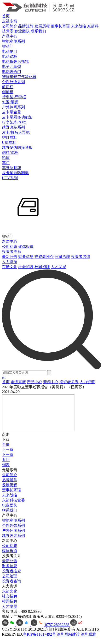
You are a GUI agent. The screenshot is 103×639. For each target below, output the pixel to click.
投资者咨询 (80, 257)
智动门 (7, 46)
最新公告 (9, 257)
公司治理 (62, 257)
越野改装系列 (13, 127)
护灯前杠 (9, 137)
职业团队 (22, 31)
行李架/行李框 (14, 97)
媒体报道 (26, 246)
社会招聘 (26, 267)
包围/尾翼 (10, 102)
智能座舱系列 (13, 41)
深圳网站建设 (68, 634)
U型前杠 (9, 142)
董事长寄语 (60, 26)
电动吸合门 (11, 72)
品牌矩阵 (26, 26)
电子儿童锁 (11, 67)
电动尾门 (9, 51)
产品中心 (9, 36)
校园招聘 (42, 267)
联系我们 (38, 31)
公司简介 (9, 26)
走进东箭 (9, 21)
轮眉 (6, 158)
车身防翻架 (11, 168)
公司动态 (9, 246)
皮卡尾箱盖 (11, 112)
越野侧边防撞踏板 (17, 147)
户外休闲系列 (13, 107)
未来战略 (78, 26)
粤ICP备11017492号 (39, 634)
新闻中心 (9, 241)
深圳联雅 (88, 634)
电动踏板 (9, 56)
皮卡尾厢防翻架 (15, 173)
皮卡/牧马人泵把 (16, 132)
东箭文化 (9, 267)
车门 (6, 163)
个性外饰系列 (13, 82)
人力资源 (9, 262)
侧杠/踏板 (10, 153)
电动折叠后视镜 (15, 61)
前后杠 (7, 87)
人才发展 (58, 267)
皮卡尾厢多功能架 (17, 117)
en (4, 377)
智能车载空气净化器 (19, 77)
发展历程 (42, 26)
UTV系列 (10, 178)
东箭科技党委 (13, 500)
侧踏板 (7, 92)
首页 (6, 16)
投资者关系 (11, 252)
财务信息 (26, 257)
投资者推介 (44, 257)
